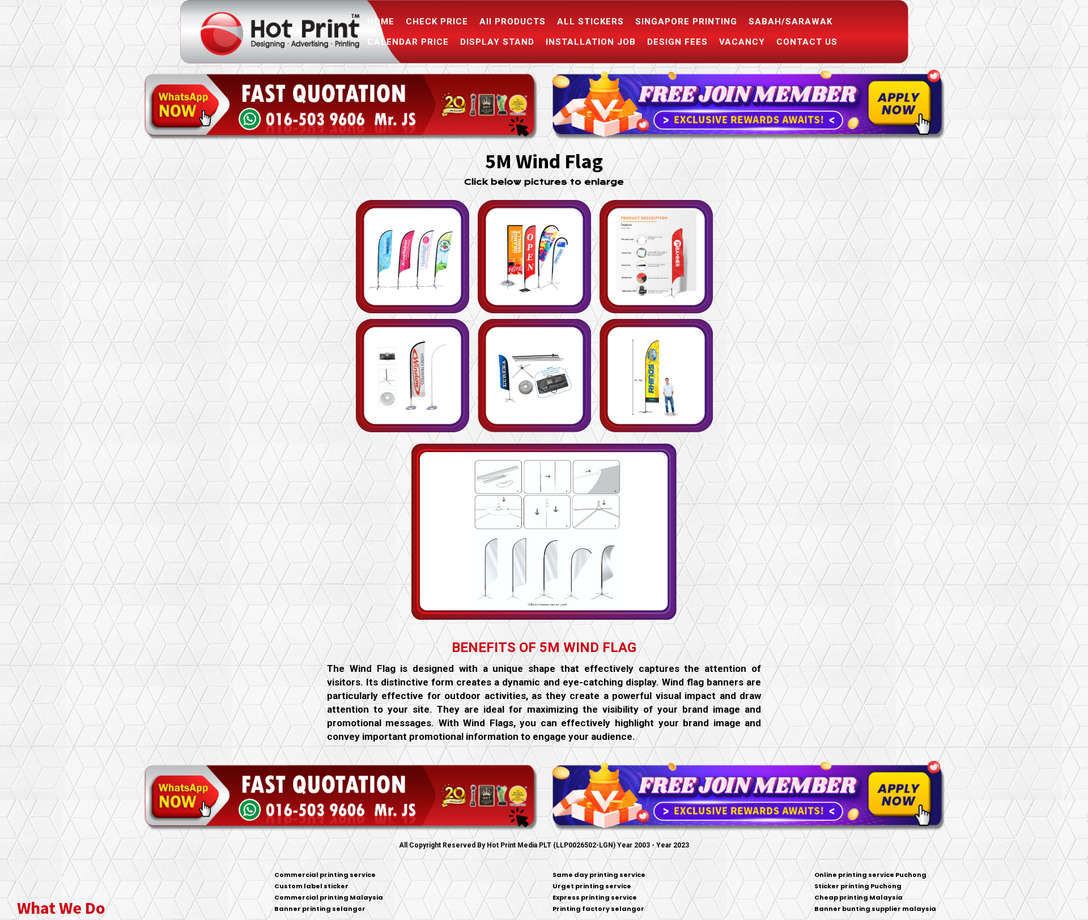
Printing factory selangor (598, 908)
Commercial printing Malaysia (328, 897)
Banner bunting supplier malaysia (875, 908)
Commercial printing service (325, 874)
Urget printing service (591, 886)
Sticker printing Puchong (858, 886)
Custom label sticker (311, 886)
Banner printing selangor (320, 908)
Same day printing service (598, 874)
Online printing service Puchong (870, 874)
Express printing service (594, 897)
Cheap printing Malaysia (858, 897)
